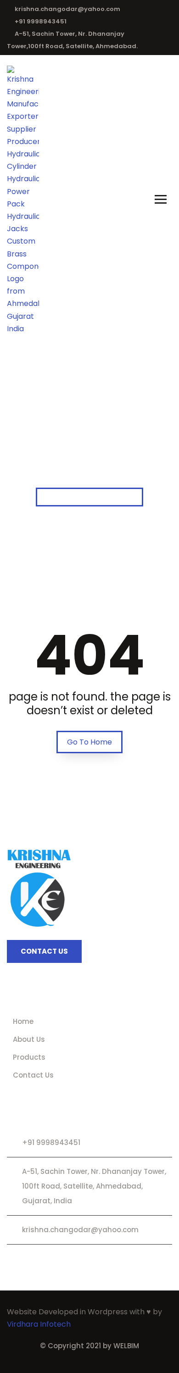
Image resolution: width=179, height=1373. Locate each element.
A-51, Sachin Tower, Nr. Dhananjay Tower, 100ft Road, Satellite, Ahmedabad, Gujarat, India (94, 1186)
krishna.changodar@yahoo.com (67, 9)
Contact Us (33, 1075)
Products (29, 1057)
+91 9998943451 (41, 21)
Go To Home (89, 742)
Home (23, 1021)
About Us (29, 1039)
